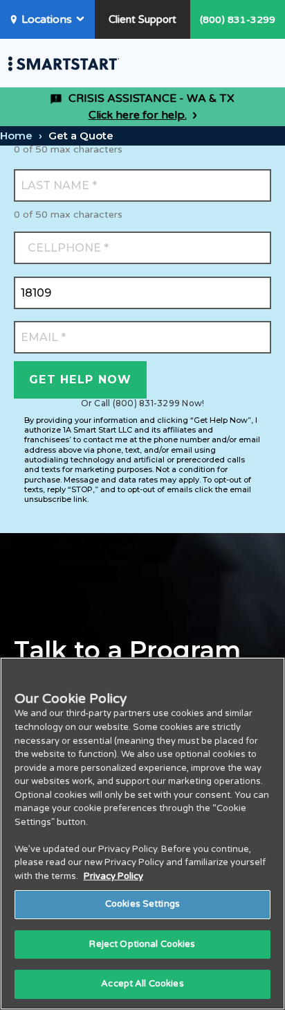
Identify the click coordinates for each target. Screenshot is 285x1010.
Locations (47, 19)
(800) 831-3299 (237, 20)
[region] (142, 833)
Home (16, 135)
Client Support (142, 19)
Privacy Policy (113, 876)
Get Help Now (80, 379)
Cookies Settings (142, 903)
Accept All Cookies (142, 983)
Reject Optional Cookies (142, 944)
